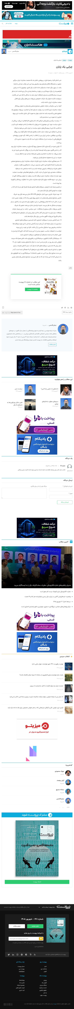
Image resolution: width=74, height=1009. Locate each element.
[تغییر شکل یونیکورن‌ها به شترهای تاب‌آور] (30, 410)
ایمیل (71, 493)
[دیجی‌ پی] (37, 5)
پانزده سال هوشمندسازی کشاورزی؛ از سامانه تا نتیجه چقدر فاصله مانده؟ (41, 675)
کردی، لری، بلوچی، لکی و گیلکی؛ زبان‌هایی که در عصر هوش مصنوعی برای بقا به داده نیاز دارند (35, 708)
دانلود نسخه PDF (67, 312)
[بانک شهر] (37, 34)
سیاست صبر (18, 389)
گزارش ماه (44, 983)
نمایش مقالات (16, 926)
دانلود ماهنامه (35, 926)
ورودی (64, 51)
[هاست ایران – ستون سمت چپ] (37, 365)
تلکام (70, 268)
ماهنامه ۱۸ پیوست (32, 289)
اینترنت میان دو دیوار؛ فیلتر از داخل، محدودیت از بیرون (46, 686)
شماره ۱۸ (50, 73)
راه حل (45, 993)
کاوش (45, 971)
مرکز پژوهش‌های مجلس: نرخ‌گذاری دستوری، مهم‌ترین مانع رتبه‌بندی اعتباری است (46, 607)
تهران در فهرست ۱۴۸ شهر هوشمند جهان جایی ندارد (47, 664)
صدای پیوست (21, 966)
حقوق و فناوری (43, 990)
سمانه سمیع (60, 790)
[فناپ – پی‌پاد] (37, 444)
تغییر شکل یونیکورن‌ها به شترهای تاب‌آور (14, 403)
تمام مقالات (52, 345)
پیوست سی (21, 969)
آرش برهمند (60, 780)
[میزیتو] (37, 729)
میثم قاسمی (13, 51)
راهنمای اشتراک (20, 985)
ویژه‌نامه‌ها (21, 980)
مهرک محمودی (59, 771)
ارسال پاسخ (69, 471)
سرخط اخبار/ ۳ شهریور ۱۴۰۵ (62, 601)
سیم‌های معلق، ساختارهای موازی (50, 402)
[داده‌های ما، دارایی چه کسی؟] (65, 395)
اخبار (45, 966)
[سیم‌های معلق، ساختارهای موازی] (65, 409)
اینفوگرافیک (21, 971)
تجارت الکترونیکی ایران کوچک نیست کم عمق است (55, 591)
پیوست (70, 60)
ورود (16, 23)
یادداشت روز (44, 969)
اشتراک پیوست (37, 882)
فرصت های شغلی (20, 988)
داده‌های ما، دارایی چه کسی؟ (49, 389)
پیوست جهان (43, 995)
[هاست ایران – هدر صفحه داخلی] (37, 44)
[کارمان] (37, 751)
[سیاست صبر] (30, 395)
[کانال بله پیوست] (37, 15)
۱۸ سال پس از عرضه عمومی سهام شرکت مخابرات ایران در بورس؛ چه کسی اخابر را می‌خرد (36, 697)
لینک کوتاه (7, 312)
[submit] (41, 938)
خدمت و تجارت (43, 988)
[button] (72, 23)
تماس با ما (21, 983)
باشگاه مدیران (43, 985)
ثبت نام (8, 23)
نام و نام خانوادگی (68, 486)
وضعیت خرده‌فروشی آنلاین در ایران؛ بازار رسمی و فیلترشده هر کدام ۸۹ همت (48, 596)
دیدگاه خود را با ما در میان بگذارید (39, 486)
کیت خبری (21, 990)
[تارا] (37, 424)
